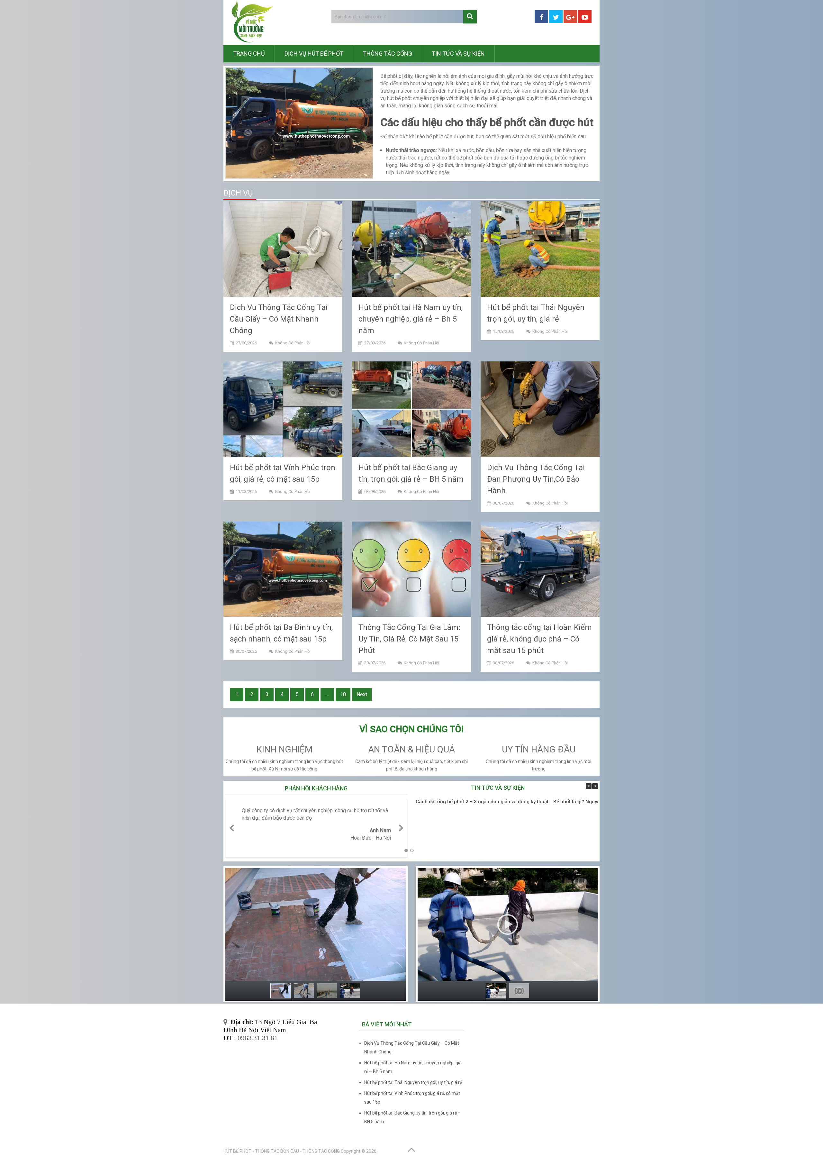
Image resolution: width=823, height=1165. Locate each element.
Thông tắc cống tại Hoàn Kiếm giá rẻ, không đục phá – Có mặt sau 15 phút (539, 639)
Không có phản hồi (293, 343)
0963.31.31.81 (258, 1038)
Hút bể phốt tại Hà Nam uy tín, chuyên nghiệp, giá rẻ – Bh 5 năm (410, 319)
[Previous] (589, 786)
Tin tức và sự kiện (458, 53)
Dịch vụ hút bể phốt (314, 53)
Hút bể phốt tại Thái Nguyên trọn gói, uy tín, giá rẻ (413, 1082)
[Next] (595, 786)
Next (362, 694)
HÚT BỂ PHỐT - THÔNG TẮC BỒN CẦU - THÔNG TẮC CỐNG (281, 1151)
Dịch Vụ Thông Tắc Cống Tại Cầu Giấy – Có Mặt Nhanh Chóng (279, 319)
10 (343, 694)
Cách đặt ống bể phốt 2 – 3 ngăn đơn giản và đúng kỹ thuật (482, 802)
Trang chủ (249, 53)
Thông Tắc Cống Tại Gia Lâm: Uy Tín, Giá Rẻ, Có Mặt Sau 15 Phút (409, 639)
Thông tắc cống (387, 53)
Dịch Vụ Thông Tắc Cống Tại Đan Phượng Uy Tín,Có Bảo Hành (536, 479)
